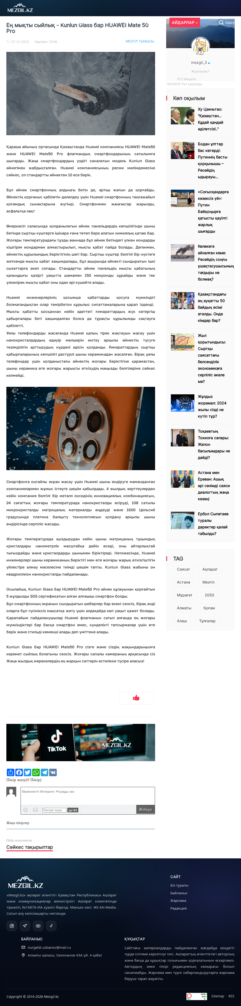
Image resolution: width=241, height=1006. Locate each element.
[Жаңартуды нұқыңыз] (72, 810)
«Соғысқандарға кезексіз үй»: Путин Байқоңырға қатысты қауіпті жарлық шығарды (213, 211)
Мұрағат (185, 595)
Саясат (183, 569)
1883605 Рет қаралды (184, 84)
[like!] (136, 698)
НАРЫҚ (108, 22)
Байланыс (179, 893)
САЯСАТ (84, 22)
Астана (183, 582)
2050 (209, 595)
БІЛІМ (153, 22)
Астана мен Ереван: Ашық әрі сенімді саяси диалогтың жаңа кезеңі (214, 485)
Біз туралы (179, 885)
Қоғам (209, 608)
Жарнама (178, 900)
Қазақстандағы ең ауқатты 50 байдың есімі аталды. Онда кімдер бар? (212, 307)
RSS (231, 996)
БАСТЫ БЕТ (29, 22)
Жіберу (145, 809)
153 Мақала (186, 79)
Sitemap (217, 996)
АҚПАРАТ (58, 22)
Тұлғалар (207, 620)
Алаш (182, 620)
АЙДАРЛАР (183, 22)
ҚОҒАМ (131, 22)
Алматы (184, 608)
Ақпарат (210, 569)
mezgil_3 (199, 62)
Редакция (178, 908)
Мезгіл (208, 582)
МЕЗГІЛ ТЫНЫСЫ (140, 41)
